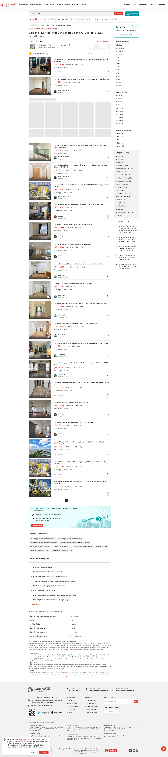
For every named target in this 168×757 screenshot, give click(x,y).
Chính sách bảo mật (91, 709)
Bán (30, 25)
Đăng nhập (143, 5)
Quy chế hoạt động (91, 703)
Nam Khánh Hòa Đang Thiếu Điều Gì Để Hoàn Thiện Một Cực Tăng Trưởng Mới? (128, 266)
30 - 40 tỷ (118, 79)
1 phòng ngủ (119, 134)
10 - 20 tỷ (118, 73)
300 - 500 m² (119, 120)
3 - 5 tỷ (117, 64)
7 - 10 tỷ (118, 70)
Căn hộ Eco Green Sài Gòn (123, 193)
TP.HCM (106, 655)
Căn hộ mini (119, 159)
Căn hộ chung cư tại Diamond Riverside (59, 25)
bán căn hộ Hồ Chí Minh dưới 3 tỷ (62, 550)
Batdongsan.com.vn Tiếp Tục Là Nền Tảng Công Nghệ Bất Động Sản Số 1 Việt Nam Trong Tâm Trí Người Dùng (128, 229)
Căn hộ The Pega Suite (122, 165)
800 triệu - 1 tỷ (120, 54)
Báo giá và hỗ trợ (72, 703)
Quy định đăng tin (90, 700)
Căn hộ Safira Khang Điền (123, 181)
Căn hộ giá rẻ (119, 156)
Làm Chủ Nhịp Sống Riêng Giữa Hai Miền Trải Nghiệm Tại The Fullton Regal (128, 257)
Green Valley (119, 215)
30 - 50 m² (119, 99)
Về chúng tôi (70, 700)
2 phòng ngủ (119, 137)
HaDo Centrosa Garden (123, 184)
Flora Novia (119, 162)
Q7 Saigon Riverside (122, 187)
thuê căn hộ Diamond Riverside (39, 546)
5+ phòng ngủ (120, 146)
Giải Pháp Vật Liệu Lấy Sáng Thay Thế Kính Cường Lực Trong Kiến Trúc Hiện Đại (127, 248)
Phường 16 (67, 655)
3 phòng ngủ (119, 140)
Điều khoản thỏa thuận (92, 706)
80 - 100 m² (119, 105)
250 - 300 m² (119, 117)
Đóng (32, 752)
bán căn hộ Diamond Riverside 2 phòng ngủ (43, 543)
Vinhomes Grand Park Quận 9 (124, 175)
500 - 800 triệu (120, 51)
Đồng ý (44, 752)
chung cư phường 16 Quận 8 (61, 546)
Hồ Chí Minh (36, 25)
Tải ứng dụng (127, 5)
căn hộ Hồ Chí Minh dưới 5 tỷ (39, 550)
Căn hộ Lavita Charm (122, 206)
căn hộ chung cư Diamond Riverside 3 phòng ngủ (75, 543)
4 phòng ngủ (119, 143)
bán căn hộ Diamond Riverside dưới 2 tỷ (70, 539)
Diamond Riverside (102, 546)
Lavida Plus (119, 209)
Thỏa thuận (119, 45)
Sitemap (69, 713)
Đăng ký (152, 5)
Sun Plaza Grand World (123, 197)
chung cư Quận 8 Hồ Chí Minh (83, 546)
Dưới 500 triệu (120, 48)
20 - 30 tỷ (118, 76)
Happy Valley (120, 190)
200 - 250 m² (119, 114)
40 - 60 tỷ (118, 82)
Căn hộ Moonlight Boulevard (124, 169)
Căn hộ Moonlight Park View (124, 212)
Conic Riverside (120, 200)
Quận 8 (43, 25)
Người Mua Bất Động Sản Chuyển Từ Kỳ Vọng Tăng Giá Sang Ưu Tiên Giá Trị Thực (127, 239)
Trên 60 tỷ (119, 85)
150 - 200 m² (119, 111)
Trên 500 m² (119, 123)
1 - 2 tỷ (117, 57)
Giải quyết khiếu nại (91, 713)
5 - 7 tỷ (117, 67)
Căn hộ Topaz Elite (121, 203)
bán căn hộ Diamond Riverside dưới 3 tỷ (42, 539)
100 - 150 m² (119, 108)
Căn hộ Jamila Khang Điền (124, 178)
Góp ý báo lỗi (71, 709)
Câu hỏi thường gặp (73, 706)
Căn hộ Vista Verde (121, 172)
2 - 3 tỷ (117, 61)
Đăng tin (162, 5)
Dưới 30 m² (119, 95)
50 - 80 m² (119, 102)
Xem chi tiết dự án (102, 41)
